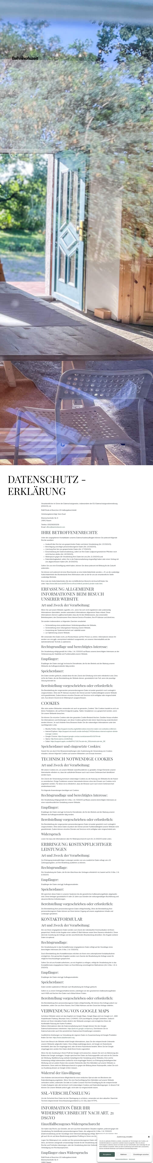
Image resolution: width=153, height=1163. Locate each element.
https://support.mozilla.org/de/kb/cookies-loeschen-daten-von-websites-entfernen (86, 729)
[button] (149, 1137)
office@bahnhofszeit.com (55, 527)
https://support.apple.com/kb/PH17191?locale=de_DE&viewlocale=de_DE (78, 741)
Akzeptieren (107, 1154)
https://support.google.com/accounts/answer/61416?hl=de (79, 736)
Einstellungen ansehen (141, 1154)
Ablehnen (123, 1154)
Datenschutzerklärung (121, 1159)
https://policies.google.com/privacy (80, 1028)
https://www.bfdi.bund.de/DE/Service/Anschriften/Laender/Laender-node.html (74, 584)
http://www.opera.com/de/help (62, 739)
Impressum (132, 1159)
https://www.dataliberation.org (64, 1037)
